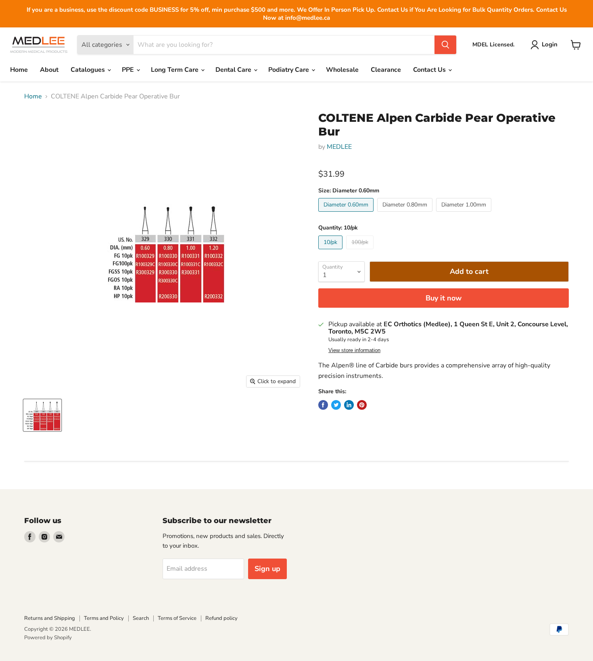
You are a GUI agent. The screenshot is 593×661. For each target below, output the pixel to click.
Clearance (386, 69)
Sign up (267, 568)
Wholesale (342, 69)
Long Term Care (175, 69)
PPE (129, 69)
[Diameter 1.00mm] (464, 213)
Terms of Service (177, 618)
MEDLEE (339, 146)
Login (550, 44)
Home (19, 69)
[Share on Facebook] (323, 405)
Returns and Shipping (49, 618)
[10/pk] (331, 251)
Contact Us (430, 69)
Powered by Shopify (48, 637)
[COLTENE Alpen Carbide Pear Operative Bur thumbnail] (42, 415)
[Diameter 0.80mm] (405, 213)
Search (141, 618)
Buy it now (443, 298)
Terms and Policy (104, 618)
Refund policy (221, 618)
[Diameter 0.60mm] (347, 213)
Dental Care (234, 69)
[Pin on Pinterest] (362, 405)
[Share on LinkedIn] (349, 405)
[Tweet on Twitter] (336, 405)
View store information (354, 350)
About (49, 69)
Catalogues (88, 69)
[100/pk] (361, 251)
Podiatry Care (289, 69)
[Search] (445, 44)
